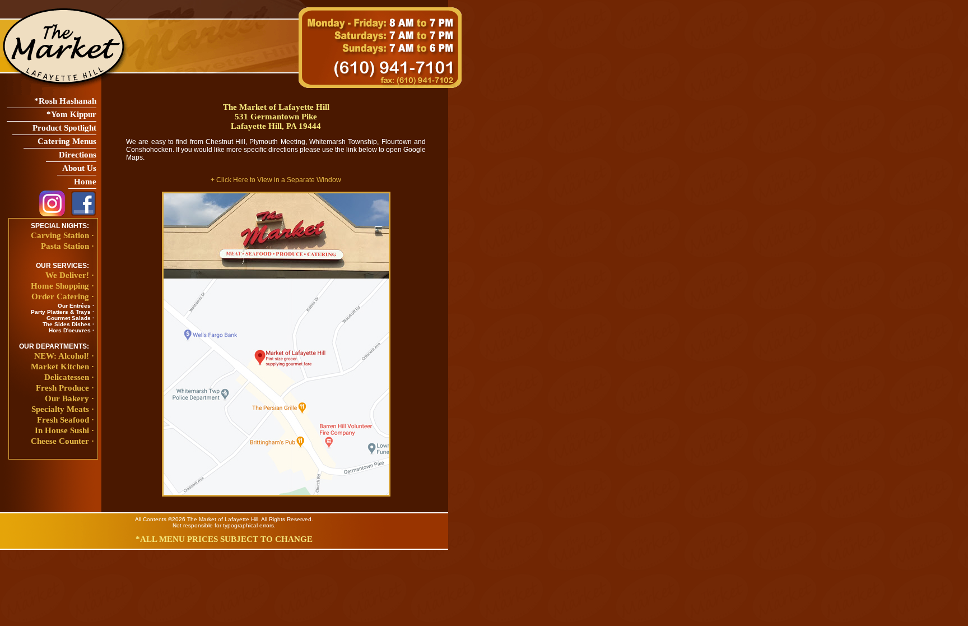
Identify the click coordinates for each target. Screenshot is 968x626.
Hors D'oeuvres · (71, 330)
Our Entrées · (76, 306)
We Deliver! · (69, 275)
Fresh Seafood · (65, 419)
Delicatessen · (69, 377)
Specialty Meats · (62, 409)
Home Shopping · (62, 285)
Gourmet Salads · (70, 318)
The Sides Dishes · (68, 324)
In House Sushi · (64, 430)
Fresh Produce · (65, 387)
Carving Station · (62, 235)
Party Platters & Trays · (62, 312)
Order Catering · (62, 296)
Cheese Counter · (62, 441)
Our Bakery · (69, 398)
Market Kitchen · (62, 366)
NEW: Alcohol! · (64, 355)
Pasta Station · (67, 246)
